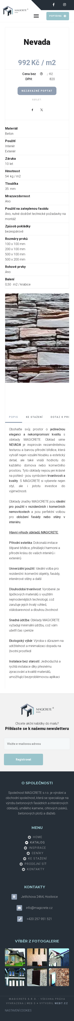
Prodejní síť (36, 863)
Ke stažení (37, 858)
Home (37, 836)
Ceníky (38, 853)
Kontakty (36, 869)
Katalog (37, 842)
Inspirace (37, 847)
